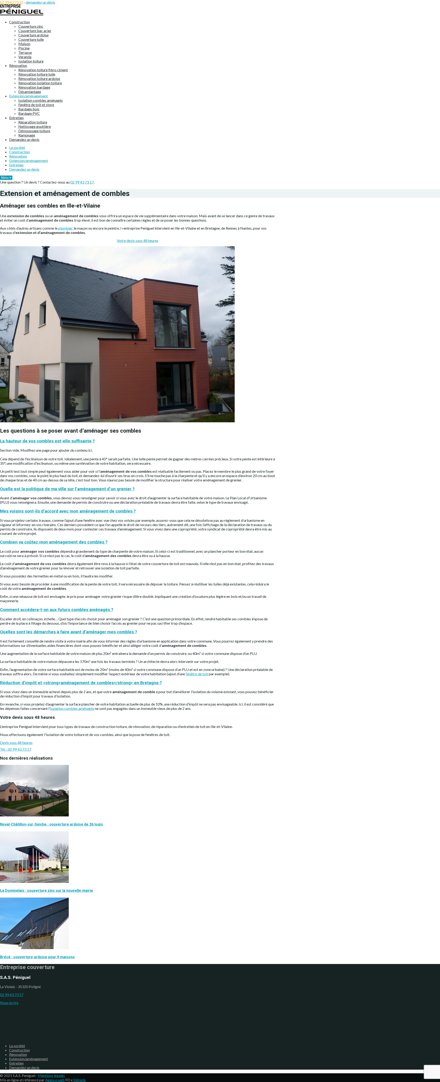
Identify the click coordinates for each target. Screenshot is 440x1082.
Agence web (55, 1080)
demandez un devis (40, 2)
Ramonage (26, 135)
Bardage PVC (29, 113)
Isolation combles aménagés (40, 100)
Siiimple (79, 1080)
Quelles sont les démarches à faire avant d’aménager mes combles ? (68, 631)
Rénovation (18, 65)
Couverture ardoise (33, 35)
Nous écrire (9, 1002)
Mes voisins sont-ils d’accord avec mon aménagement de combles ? (68, 511)
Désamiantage (29, 91)
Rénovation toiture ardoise (39, 78)
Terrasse (25, 52)
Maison (24, 43)
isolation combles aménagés (72, 708)
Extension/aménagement (28, 96)
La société (17, 147)
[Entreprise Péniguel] (21, 14)
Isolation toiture (31, 61)
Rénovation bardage (34, 87)
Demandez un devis (24, 139)
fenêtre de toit (197, 674)
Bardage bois (28, 109)
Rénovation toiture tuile (36, 74)
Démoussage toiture (34, 131)
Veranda (24, 57)
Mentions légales (51, 1075)
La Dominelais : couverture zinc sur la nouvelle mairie (46, 890)
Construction (19, 22)
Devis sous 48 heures (16, 742)
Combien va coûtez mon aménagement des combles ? (53, 542)
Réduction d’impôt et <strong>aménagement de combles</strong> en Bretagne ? (81, 682)
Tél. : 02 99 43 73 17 (15, 749)
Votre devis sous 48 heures (137, 240)
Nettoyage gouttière (34, 126)
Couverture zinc (30, 26)
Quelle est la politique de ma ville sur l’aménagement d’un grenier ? (67, 489)
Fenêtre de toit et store (36, 104)
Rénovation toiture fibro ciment (43, 70)
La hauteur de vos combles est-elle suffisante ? (47, 441)
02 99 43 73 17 (11, 2)
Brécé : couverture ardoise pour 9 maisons (37, 957)
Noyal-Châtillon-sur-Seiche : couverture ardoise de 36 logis (51, 824)
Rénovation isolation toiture (40, 83)
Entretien (16, 117)
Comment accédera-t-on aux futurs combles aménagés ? (56, 609)
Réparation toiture (32, 122)
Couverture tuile (31, 39)
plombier (65, 228)
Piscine (24, 48)
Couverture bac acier (34, 30)
